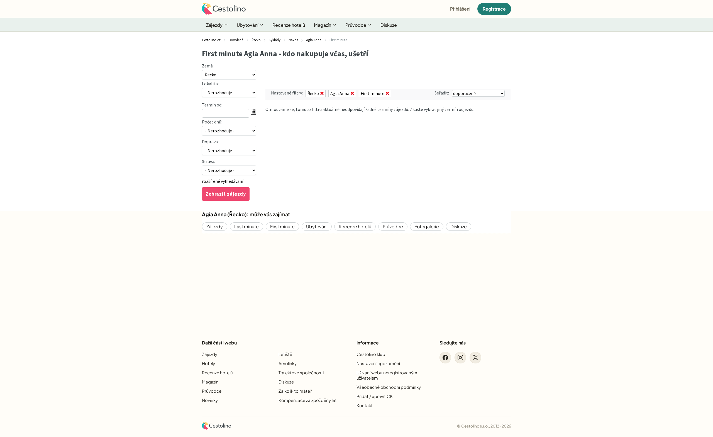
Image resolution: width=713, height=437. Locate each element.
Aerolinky (288, 363)
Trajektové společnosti (301, 372)
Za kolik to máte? (295, 391)
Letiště (285, 354)
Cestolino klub (370, 354)
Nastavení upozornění (378, 363)
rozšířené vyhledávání (222, 181)
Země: (208, 66)
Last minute (246, 226)
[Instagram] (460, 357)
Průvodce (355, 25)
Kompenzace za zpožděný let (308, 400)
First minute (282, 226)
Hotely (208, 363)
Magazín (322, 25)
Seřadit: (441, 93)
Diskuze (388, 25)
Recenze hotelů (288, 25)
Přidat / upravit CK (374, 396)
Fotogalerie (426, 226)
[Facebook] (445, 357)
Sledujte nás (452, 343)
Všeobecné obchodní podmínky (388, 387)
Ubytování (247, 25)
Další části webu (219, 343)
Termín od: (212, 105)
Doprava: (210, 141)
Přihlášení (460, 9)
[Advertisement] (356, 282)
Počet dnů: (212, 122)
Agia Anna (214, 214)
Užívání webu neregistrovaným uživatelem (386, 375)
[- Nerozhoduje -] (229, 130)
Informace (367, 343)
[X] (475, 357)
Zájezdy (214, 25)
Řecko (237, 214)
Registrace (494, 9)
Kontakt (364, 405)
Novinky (210, 400)
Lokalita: (210, 83)
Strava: (208, 161)
